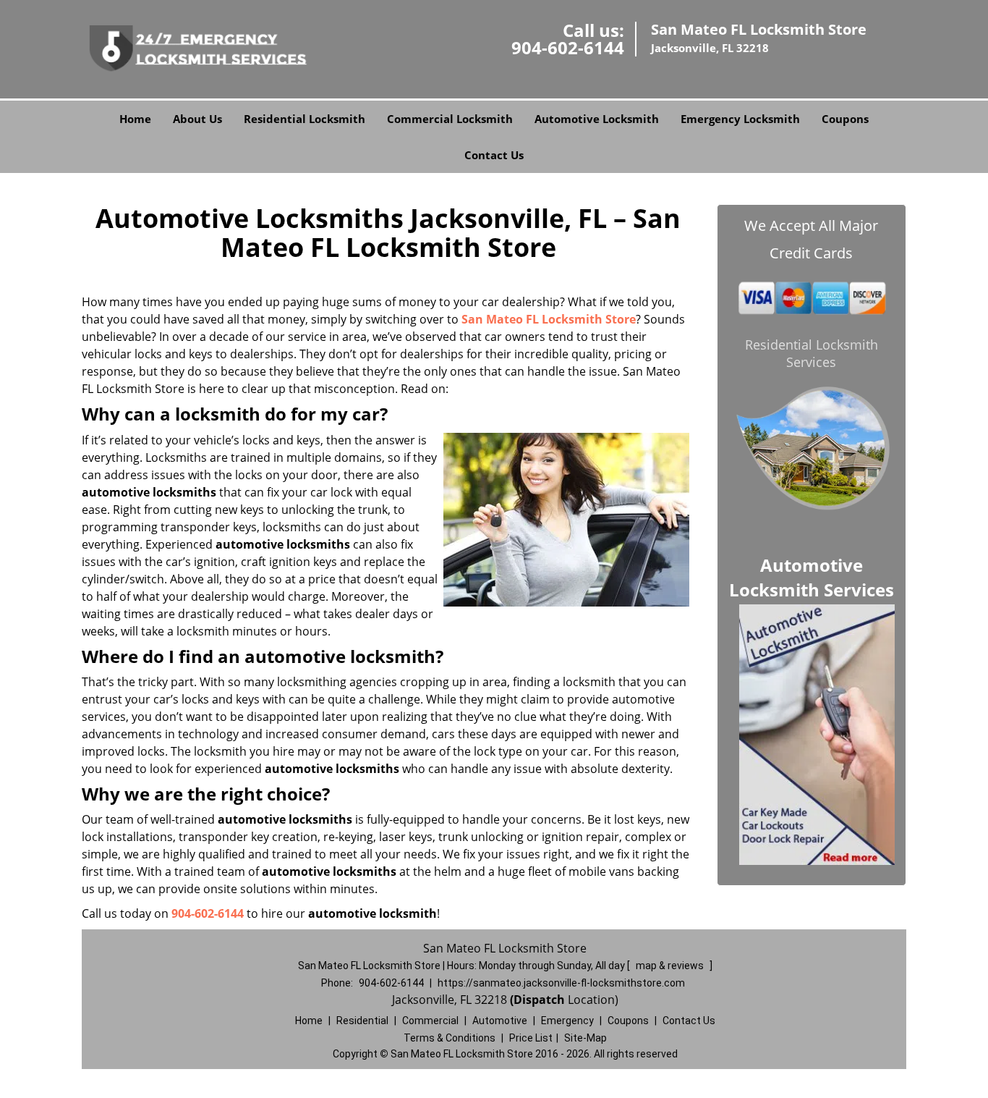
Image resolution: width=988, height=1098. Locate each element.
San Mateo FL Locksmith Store (548, 319)
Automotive (499, 1020)
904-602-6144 (567, 47)
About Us (197, 118)
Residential (362, 1020)
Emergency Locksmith (740, 118)
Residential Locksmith (304, 118)
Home (135, 118)
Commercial (430, 1020)
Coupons (845, 118)
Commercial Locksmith (450, 118)
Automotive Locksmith (597, 118)
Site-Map (585, 1038)
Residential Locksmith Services (811, 353)
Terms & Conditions (449, 1038)
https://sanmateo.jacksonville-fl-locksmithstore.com (561, 983)
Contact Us (494, 155)
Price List (531, 1038)
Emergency (567, 1020)
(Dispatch (539, 1000)
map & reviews (671, 965)
